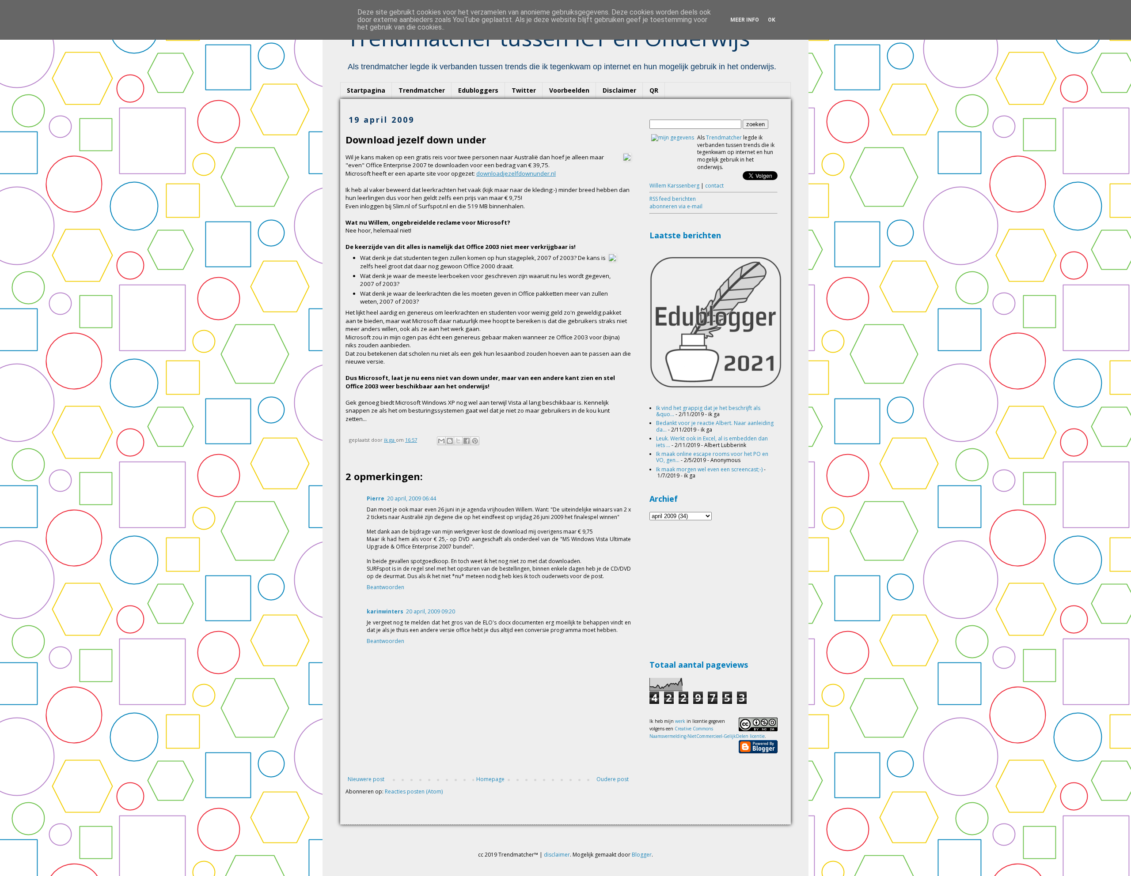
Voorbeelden (569, 90)
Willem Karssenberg (674, 185)
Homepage (490, 779)
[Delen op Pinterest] (475, 440)
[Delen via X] (458, 440)
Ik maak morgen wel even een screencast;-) (709, 469)
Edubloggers (478, 90)
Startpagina (366, 90)
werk (680, 721)
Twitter (524, 90)
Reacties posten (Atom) (414, 791)
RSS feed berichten (672, 199)
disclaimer (557, 854)
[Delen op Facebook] (466, 440)
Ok (771, 20)
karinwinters (385, 611)
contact (714, 185)
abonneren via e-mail (675, 206)
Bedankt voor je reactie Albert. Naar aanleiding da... (715, 426)
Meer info (744, 20)
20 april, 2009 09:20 (430, 611)
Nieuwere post (366, 779)
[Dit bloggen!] (449, 440)
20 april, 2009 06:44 (411, 498)
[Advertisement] (715, 589)
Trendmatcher (422, 90)
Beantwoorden (385, 587)
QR (653, 90)
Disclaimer (619, 90)
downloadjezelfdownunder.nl (516, 173)
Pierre (375, 498)
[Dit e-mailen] (441, 440)
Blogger (642, 854)
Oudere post (612, 779)
